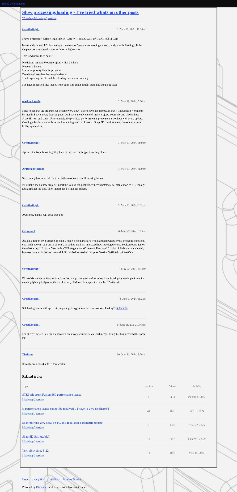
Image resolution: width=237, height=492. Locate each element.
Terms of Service (72, 479)
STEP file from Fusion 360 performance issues (51, 394)
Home (25, 479)
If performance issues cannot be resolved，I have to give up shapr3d (65, 408)
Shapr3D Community (13, 3)
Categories (38, 479)
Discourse (41, 487)
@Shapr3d (122, 308)
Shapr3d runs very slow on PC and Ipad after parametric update (62, 422)
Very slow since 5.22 (35, 450)
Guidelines (53, 479)
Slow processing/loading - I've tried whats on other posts (80, 12)
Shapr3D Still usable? (36, 436)
